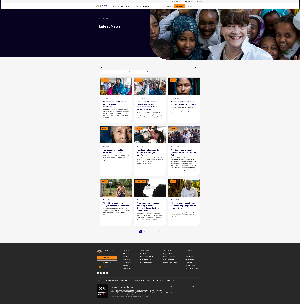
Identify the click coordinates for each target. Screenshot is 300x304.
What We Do (126, 260)
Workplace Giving (190, 265)
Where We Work (127, 262)
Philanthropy (189, 257)
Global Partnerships (168, 260)
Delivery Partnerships (169, 257)
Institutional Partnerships (170, 262)
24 (159, 231)
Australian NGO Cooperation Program (143, 294)
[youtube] (104, 273)
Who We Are (126, 254)
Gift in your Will (189, 260)
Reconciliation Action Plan (167, 280)
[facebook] (98, 273)
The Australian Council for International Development (140, 292)
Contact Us (126, 268)
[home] (99, 18)
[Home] (102, 6)
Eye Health (143, 254)
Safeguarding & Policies (126, 280)
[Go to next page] (163, 231)
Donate (187, 254)
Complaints (100, 280)
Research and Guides (146, 262)
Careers (125, 265)
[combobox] (112, 72)
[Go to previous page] (136, 231)
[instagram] (101, 273)
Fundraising (188, 262)
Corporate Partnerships (169, 254)
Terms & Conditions (152, 280)
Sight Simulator (144, 260)
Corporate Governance (111, 280)
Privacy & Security (140, 280)
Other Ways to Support (191, 268)
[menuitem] (116, 6)
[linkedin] (107, 273)
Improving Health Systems (147, 257)
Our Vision (126, 257)
